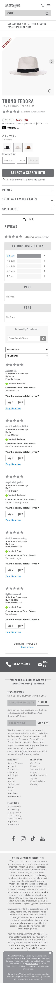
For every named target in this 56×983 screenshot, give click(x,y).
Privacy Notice (32, 964)
